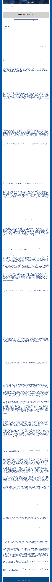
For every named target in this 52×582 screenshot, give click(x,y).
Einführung (5, 8)
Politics (17, 8)
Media (27, 8)
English (24, 8)
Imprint (29, 580)
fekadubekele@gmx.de (11, 6)
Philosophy (12, 8)
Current (9, 8)
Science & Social (40, 8)
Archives (30, 8)
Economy (20, 8)
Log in (33, 580)
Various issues (35, 8)
